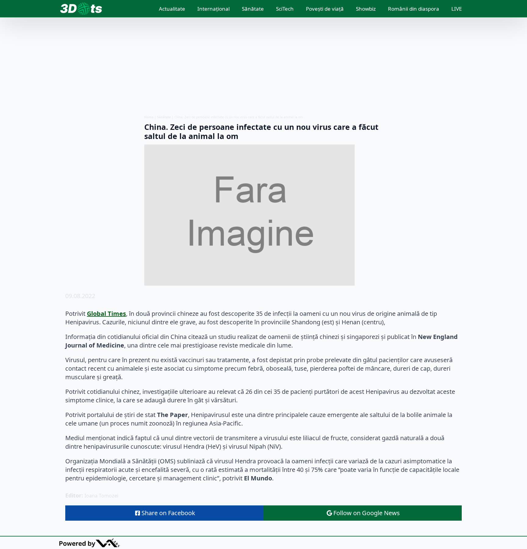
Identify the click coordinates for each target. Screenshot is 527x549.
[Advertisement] (263, 66)
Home (148, 117)
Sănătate (253, 8)
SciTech (285, 8)
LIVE (456, 8)
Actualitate (172, 8)
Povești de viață (325, 8)
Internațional (213, 8)
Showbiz (366, 8)
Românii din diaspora (413, 8)
